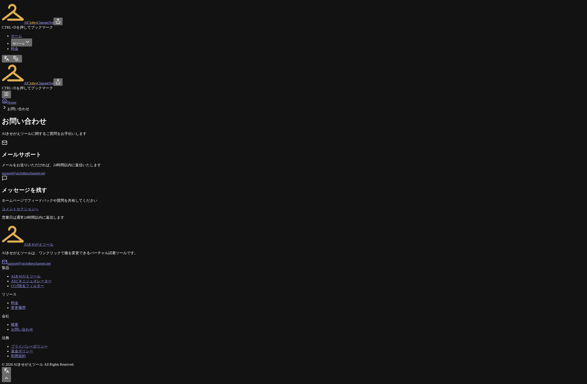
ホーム (16, 36)
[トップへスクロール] (6, 378)
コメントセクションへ (20, 209)
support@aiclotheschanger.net (23, 173)
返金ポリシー (22, 351)
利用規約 (18, 356)
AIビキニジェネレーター (31, 281)
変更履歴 (18, 308)
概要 (14, 325)
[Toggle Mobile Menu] (6, 94)
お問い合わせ (22, 329)
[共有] (58, 21)
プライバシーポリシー (29, 346)
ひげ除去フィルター (27, 286)
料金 (14, 49)
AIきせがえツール (26, 276)
